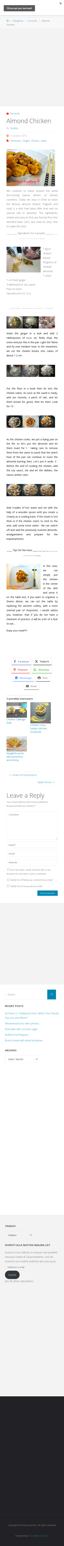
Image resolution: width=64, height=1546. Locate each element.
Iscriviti (12, 1274)
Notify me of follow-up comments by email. (31, 879)
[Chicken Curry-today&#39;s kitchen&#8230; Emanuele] (40, 712)
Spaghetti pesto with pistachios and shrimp (15, 757)
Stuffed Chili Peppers (17, 1034)
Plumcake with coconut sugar (21, 1029)
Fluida (31, 1535)
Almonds (16, 140)
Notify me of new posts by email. (26, 886)
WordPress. (43, 1535)
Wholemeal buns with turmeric (22, 1023)
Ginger (26, 140)
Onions (35, 140)
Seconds (32, 20)
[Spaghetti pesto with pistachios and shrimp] (16, 744)
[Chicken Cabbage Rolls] (16, 710)
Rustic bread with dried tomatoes (24, 1040)
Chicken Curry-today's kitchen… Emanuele (39, 728)
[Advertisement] (32, 65)
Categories (18, 20)
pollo (44, 140)
